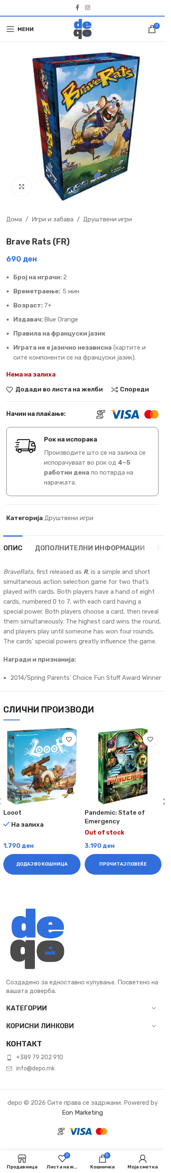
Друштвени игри (107, 219)
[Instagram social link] (88, 8)
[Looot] (42, 766)
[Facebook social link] (78, 8)
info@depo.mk (35, 1068)
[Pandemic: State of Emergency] (123, 766)
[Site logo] (82, 28)
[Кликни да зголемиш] (21, 186)
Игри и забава (52, 219)
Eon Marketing (82, 1112)
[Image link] (37, 938)
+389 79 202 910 (39, 1057)
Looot (12, 812)
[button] (42, 864)
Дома (14, 219)
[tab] (12, 547)
